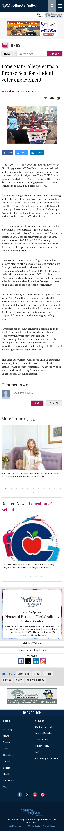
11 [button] (60, 488)
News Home (23, 674)
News (16, 45)
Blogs (37, 674)
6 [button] (33, 488)
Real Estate (9, 780)
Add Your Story (35, 680)
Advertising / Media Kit (46, 758)
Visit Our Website (32, 643)
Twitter (28, 794)
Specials (7, 767)
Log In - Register (43, 733)
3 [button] (17, 488)
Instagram (43, 794)
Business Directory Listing (32, 650)
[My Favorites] (46, 98)
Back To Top (32, 712)
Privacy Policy (42, 745)
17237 (29, 418)
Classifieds (8, 755)
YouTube (35, 794)
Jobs (5, 748)
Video (6, 787)
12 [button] (33, 492)
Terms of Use (42, 739)
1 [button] (6, 488)
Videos (19, 680)
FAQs (38, 752)
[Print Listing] (52, 98)
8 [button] (44, 488)
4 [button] (22, 488)
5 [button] (28, 488)
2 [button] (11, 488)
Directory (7, 729)
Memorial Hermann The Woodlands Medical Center (32, 618)
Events (47, 674)
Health (6, 774)
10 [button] (55, 488)
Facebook (20, 794)
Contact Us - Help (44, 727)
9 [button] (49, 488)
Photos (7, 680)
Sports (6, 761)
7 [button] (39, 488)
